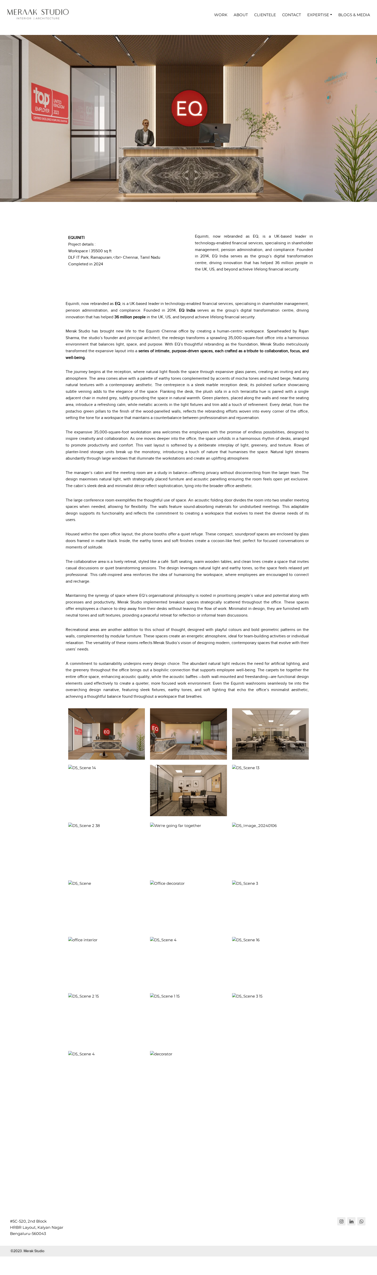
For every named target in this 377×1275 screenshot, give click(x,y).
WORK (220, 14)
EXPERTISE (318, 14)
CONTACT (291, 14)
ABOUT (241, 14)
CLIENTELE (265, 14)
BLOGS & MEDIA (354, 14)
